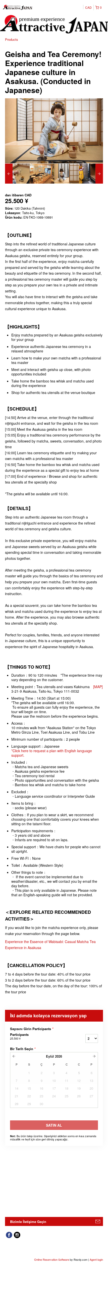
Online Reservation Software (51, 1259)
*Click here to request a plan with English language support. (51, 753)
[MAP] (98, 686)
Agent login (96, 1259)
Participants (19, 1036)
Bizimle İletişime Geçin (28, 1221)
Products (11, 39)
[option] (17, 174)
